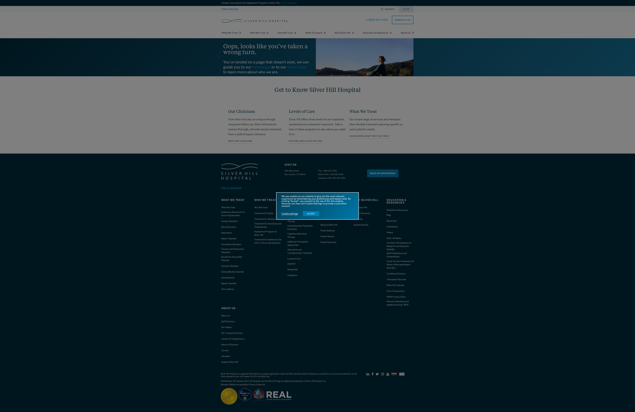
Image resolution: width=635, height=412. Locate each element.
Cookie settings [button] (289, 213)
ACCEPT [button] (311, 213)
